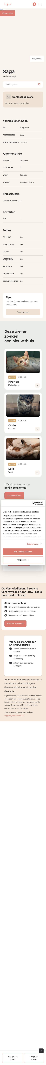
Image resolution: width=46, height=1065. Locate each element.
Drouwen (11, 429)
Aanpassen (21, 560)
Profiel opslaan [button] (11, 85)
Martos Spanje (13, 385)
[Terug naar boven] (41, 1050)
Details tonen (32, 544)
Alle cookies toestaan (23, 552)
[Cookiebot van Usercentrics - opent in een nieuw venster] (32, 503)
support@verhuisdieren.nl (14, 716)
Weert (10, 472)
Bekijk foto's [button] (36, 59)
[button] (34, 4)
